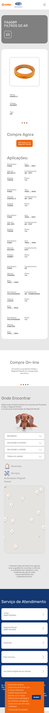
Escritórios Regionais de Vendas (17, 671)
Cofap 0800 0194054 (10, 614)
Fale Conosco (9, 657)
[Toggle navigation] (44, 5)
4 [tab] (27, 384)
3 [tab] (25, 384)
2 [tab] (23, 384)
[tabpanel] (24, 104)
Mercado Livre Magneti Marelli (24, 143)
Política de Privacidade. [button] (18, 709)
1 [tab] (21, 384)
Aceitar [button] (36, 697)
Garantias (8, 643)
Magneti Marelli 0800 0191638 (10, 628)
